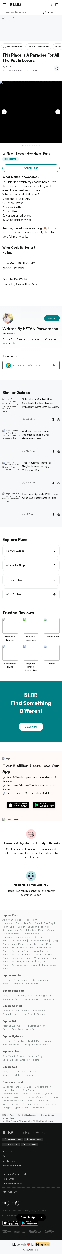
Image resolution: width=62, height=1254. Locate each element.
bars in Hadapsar (27, 926)
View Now (31, 726)
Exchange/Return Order (15, 1173)
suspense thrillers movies (16, 1086)
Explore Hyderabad (13, 1036)
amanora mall (23, 937)
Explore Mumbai (12, 975)
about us (7, 1151)
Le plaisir (10, 1118)
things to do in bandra (26, 983)
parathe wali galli (12, 1025)
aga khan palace (11, 919)
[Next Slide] (58, 111)
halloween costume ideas (25, 1104)
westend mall (18, 940)
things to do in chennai (16, 1010)
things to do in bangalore (17, 995)
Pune (12, 1115)
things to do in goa (13, 1071)
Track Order (8, 1178)
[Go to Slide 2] (25, 145)
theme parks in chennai (33, 1014)
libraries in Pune (38, 940)
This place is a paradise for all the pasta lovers (29, 1121)
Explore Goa (9, 1066)
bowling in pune (20, 951)
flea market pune (21, 957)
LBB (4, 1115)
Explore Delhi (10, 1021)
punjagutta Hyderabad (35, 1044)
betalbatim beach (23, 1074)
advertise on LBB (11, 1165)
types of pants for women (29, 1107)
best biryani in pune (23, 947)
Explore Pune (10, 915)
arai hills (31, 944)
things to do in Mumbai (15, 980)
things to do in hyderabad (17, 1041)
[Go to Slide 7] (37, 145)
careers (6, 1156)
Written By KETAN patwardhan (30, 328)
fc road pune (36, 930)
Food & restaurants (28, 1115)
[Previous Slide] (4, 111)
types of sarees (31, 1093)
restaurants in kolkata (26, 1059)
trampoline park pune (28, 923)
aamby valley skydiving (25, 964)
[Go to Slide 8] (39, 145)
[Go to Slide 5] (32, 145)
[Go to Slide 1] (23, 145)
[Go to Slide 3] (27, 145)
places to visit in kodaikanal (38, 998)
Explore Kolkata (11, 1051)
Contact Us (8, 1160)
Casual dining (47, 1115)
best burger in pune (23, 961)
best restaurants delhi (24, 1029)
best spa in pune (21, 954)
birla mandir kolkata (13, 1056)
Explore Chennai (12, 1005)
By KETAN (7, 66)
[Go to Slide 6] (34, 145)
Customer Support (12, 1183)
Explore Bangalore (13, 990)
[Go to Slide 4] (30, 145)
